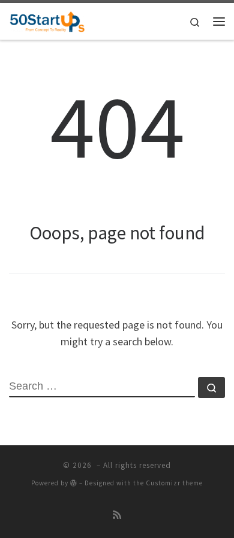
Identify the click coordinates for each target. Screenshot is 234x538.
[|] (47, 19)
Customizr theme (174, 483)
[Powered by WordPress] (73, 482)
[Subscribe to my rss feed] (117, 514)
